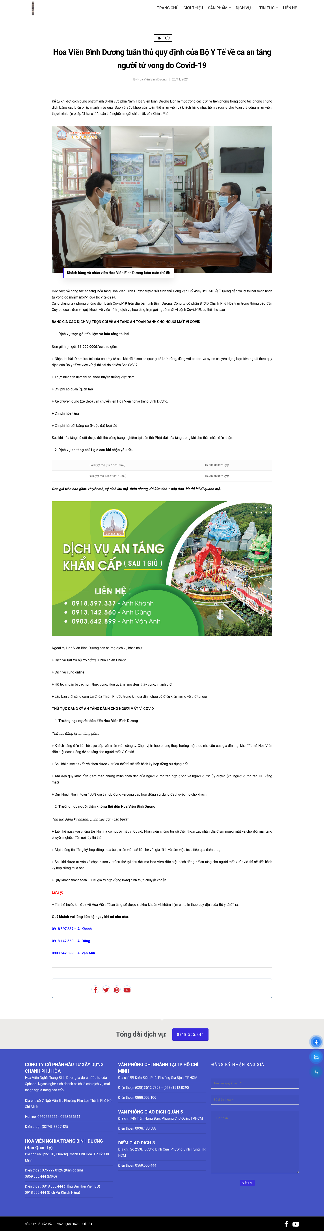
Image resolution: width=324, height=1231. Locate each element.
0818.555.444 (190, 1034)
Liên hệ (290, 8)
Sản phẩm (217, 8)
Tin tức (267, 8)
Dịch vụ (243, 8)
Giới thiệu (193, 8)
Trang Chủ (168, 8)
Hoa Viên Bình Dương (152, 79)
